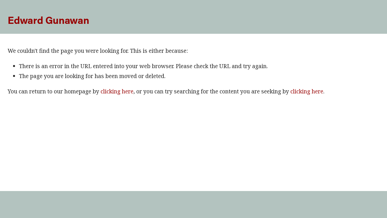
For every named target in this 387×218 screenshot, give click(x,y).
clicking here (117, 91)
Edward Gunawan (48, 19)
